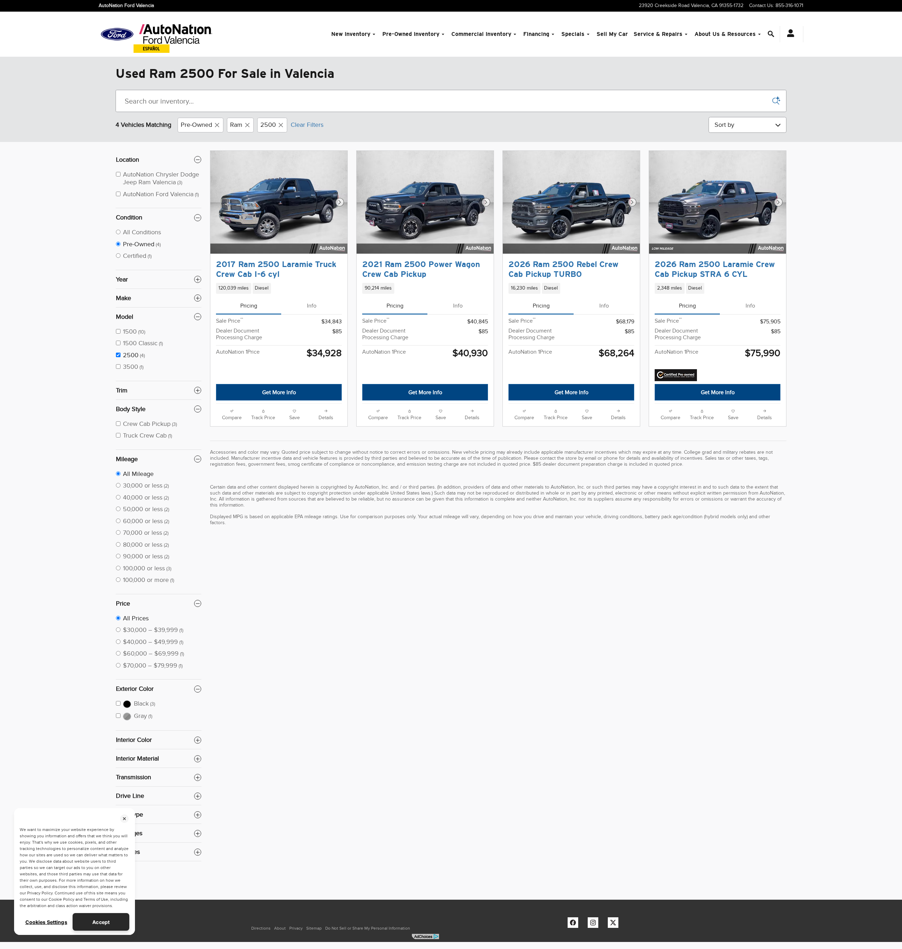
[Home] (117, 34)
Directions (261, 928)
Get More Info (279, 392)
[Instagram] (595, 924)
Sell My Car (612, 34)
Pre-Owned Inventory (410, 34)
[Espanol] (151, 48)
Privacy (296, 928)
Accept (101, 922)
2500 (268, 124)
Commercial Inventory (481, 34)
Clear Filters (307, 124)
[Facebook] (575, 924)
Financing (536, 34)
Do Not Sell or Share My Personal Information (367, 928)
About (280, 928)
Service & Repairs (658, 34)
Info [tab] (311, 306)
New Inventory (350, 34)
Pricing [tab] (248, 306)
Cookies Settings (46, 922)
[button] (279, 288)
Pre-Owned (196, 124)
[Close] (124, 818)
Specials (573, 34)
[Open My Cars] (788, 34)
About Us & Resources (725, 34)
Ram (236, 124)
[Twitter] (615, 924)
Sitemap (314, 928)
